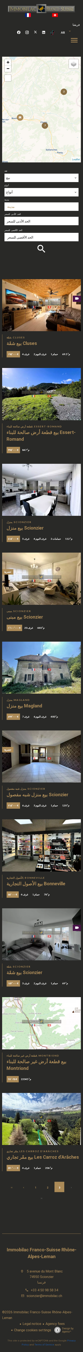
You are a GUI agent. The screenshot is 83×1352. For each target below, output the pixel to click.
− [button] (8, 68)
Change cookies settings (32, 1330)
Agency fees (55, 1324)
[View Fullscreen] (8, 78)
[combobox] (41, 178)
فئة (5, 171)
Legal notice (32, 1324)
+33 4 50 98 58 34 (44, 1290)
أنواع (6, 185)
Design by (67, 1330)
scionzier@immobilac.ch (44, 1296)
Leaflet (76, 159)
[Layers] (73, 64)
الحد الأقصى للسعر (13, 230)
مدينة (6, 199)
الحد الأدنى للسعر (12, 214)
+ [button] (8, 62)
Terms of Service (44, 1344)
